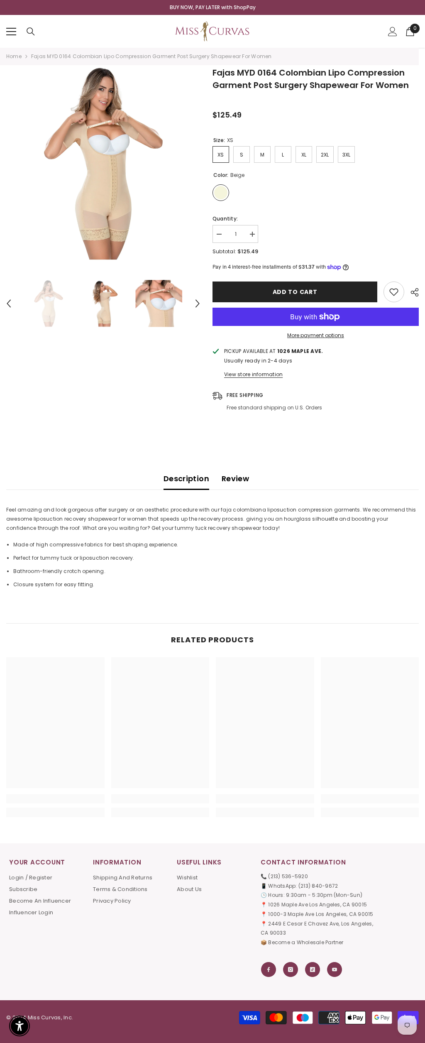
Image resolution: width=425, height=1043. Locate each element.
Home (14, 56)
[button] (8, 303)
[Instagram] (290, 969)
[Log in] (392, 31)
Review (235, 478)
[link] (55, 798)
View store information (253, 374)
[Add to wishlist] (393, 292)
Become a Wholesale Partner (305, 942)
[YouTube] (334, 969)
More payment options (315, 335)
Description (186, 478)
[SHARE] (411, 292)
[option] (103, 163)
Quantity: (225, 218)
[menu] (11, 32)
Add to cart (295, 292)
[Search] (31, 32)
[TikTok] (312, 969)
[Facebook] (268, 969)
